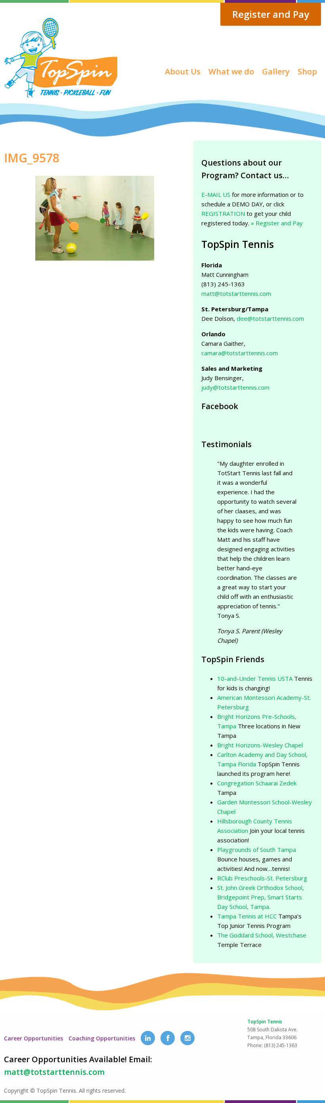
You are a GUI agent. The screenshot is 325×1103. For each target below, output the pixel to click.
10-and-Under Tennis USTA (254, 678)
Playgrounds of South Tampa (256, 849)
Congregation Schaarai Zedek (256, 783)
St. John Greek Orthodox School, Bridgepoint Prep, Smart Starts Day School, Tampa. (260, 897)
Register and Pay (270, 14)
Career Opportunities (33, 1038)
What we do (231, 71)
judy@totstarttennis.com (235, 387)
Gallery (276, 71)
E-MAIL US (215, 194)
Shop (307, 71)
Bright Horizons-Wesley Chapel (260, 745)
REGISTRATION (223, 213)
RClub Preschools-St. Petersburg (262, 878)
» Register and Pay (277, 223)
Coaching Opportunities (102, 1038)
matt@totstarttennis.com (236, 293)
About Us (183, 71)
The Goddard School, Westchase (261, 935)
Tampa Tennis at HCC (247, 916)
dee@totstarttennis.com (270, 318)
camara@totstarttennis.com (239, 353)
